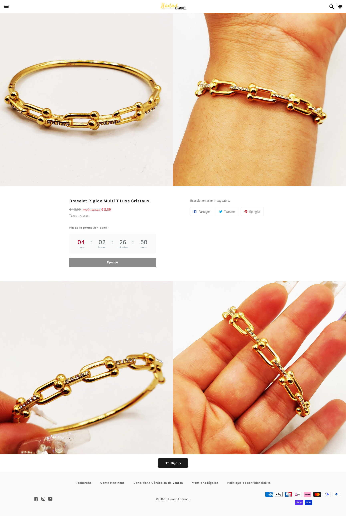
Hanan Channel (178, 499)
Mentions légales (205, 483)
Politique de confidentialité (249, 483)
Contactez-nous (112, 483)
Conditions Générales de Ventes (158, 483)
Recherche (83, 483)
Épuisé (112, 262)
